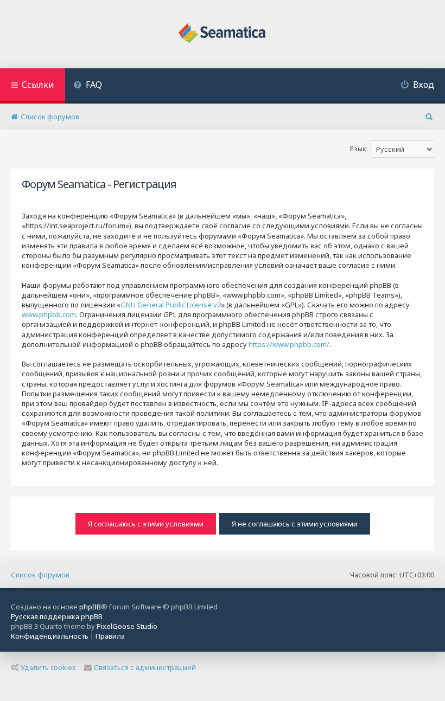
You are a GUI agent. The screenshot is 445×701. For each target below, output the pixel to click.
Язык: (358, 148)
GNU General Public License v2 (170, 305)
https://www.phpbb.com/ (289, 344)
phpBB (90, 607)
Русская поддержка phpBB (57, 616)
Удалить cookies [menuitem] (48, 667)
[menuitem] (87, 86)
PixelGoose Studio (127, 626)
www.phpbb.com (49, 314)
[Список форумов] (223, 34)
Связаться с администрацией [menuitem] (145, 667)
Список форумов (40, 575)
